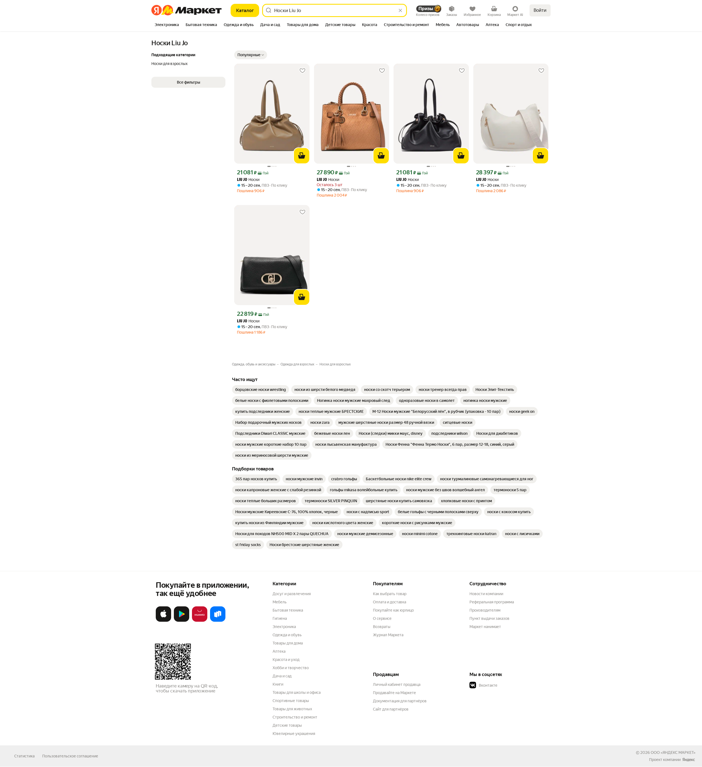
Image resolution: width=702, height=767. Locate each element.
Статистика (24, 756)
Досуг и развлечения (292, 594)
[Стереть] (400, 10)
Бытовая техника (288, 610)
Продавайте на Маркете (394, 693)
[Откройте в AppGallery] (199, 621)
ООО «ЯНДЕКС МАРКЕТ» (673, 752)
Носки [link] (248, 179)
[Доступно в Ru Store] (217, 621)
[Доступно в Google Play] (181, 621)
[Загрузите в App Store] (163, 621)
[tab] (166, 25)
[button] (250, 54)
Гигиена (280, 618)
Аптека (279, 651)
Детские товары (287, 725)
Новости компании (486, 594)
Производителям (484, 610)
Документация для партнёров (400, 701)
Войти (540, 10)
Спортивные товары (291, 700)
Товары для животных (292, 709)
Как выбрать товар (389, 594)
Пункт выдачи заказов (489, 618)
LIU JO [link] (242, 180)
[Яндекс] (688, 759)
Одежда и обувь (287, 635)
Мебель (280, 602)
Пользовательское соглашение (70, 756)
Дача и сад (282, 676)
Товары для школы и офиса (297, 692)
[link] (260, 389)
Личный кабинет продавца (396, 684)
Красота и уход (286, 659)
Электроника (284, 626)
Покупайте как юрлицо (393, 610)
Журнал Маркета (388, 635)
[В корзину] (301, 155)
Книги (278, 684)
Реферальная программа (491, 602)
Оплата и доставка (389, 602)
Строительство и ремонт (295, 717)
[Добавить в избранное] (302, 71)
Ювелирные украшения (294, 733)
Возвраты (381, 626)
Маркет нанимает (485, 626)
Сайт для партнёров (391, 709)
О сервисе (382, 618)
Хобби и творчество (291, 668)
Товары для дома (288, 643)
